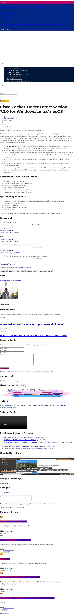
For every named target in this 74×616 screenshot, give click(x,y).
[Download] (4, 483)
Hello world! (5, 559)
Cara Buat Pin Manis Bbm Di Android (15, 540)
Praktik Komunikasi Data (14, 68)
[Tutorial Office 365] (59, 405)
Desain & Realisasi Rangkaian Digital (18, 81)
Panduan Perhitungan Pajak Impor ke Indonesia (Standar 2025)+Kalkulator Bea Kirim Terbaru (32, 24)
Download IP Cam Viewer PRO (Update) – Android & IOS (32, 324)
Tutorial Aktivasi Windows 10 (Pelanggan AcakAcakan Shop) (23, 448)
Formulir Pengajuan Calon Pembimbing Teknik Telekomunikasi (27, 598)
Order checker (5, 19)
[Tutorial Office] (47, 405)
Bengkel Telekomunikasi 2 (14, 77)
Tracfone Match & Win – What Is (13, 521)
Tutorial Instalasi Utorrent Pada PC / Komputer (20, 577)
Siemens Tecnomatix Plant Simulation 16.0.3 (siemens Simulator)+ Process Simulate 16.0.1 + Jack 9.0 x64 (36, 442)
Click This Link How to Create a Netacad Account (15, 267)
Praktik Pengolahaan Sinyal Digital (17, 74)
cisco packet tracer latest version (10, 280)
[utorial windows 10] (35, 405)
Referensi (7, 88)
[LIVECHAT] (37, 396)
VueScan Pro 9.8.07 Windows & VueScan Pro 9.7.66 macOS (22, 438)
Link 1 (10, 232)
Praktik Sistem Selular (13, 72)
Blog (5, 90)
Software (7, 83)
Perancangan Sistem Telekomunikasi (18, 70)
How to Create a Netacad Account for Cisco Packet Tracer (33, 335)
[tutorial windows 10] (7, 405)
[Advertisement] (37, 48)
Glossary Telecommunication (15, 85)
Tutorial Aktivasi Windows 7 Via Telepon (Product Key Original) (23, 446)
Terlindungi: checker (7, 13)
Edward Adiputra (11, 118)
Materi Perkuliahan (11, 66)
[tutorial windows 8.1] (21, 405)
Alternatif (11, 230)
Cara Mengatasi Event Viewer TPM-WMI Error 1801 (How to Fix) (21, 8)
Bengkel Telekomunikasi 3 (14, 79)
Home (6, 63)
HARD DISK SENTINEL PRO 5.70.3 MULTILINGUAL (20, 440)
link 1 (5, 230)
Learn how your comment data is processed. (39, 372)
